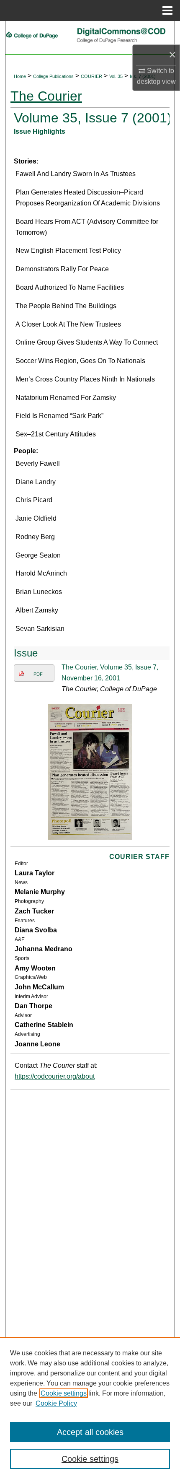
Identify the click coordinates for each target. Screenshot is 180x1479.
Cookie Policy (56, 1403)
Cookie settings (64, 1393)
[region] (90, 1408)
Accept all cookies (90, 1432)
